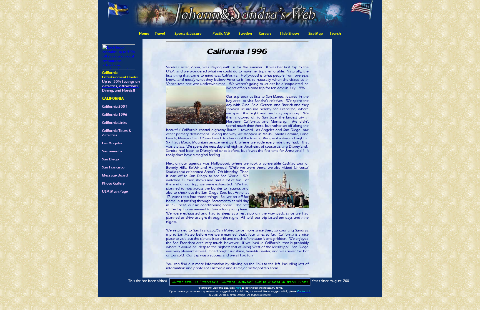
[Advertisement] (357, 127)
